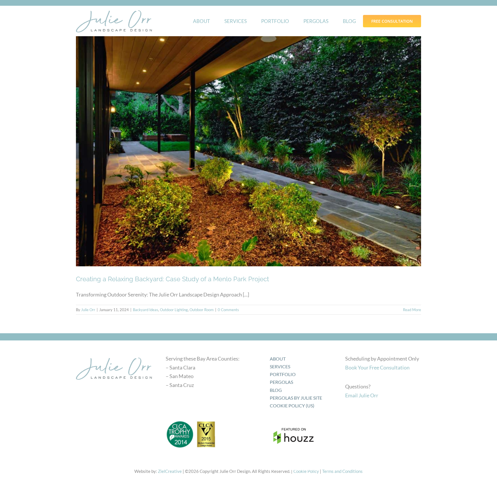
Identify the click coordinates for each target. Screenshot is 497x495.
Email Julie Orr (361, 395)
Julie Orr (88, 309)
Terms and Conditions (342, 471)
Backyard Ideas (145, 309)
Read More (412, 309)
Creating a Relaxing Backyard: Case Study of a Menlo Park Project (172, 279)
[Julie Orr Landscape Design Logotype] (114, 356)
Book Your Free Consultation (377, 367)
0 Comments (228, 309)
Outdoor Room (202, 309)
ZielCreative (170, 471)
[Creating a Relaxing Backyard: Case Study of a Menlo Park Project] (248, 151)
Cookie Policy (306, 471)
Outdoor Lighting (174, 309)
